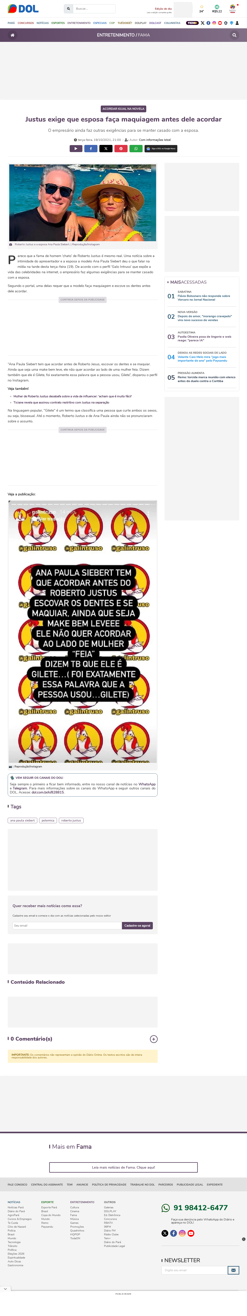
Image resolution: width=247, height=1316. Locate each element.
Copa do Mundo (51, 1215)
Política (12, 1250)
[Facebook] (208, 23)
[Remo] (226, 23)
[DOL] (23, 9)
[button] (43, 23)
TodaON (75, 1238)
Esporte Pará (49, 1207)
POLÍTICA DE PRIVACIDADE (109, 1185)
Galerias (108, 1207)
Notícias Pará (16, 1207)
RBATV (108, 1223)
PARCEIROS (165, 1185)
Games (74, 1223)
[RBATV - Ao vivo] (232, 8)
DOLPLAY (110, 1211)
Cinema (74, 1211)
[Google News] (161, 149)
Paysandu (47, 1227)
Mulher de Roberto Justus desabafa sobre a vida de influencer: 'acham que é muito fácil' (73, 396)
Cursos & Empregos (20, 1219)
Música (74, 1219)
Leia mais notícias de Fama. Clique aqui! (123, 1167)
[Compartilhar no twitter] (106, 148)
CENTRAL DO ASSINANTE (47, 1185)
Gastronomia (15, 1265)
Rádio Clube (111, 1234)
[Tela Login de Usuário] (237, 23)
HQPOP (75, 1234)
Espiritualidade (16, 1257)
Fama (73, 1215)
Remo (44, 1223)
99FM (107, 1227)
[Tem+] (192, 23)
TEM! (70, 1185)
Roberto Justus (71, 820)
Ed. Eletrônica (112, 1215)
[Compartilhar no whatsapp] (136, 148)
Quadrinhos (77, 1230)
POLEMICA (48, 820)
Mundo (12, 1238)
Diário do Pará (16, 1211)
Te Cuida (13, 1223)
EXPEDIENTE (215, 1185)
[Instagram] (214, 23)
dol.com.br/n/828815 (48, 792)
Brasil (11, 1234)
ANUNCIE (82, 1185)
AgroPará (13, 1215)
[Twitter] (203, 23)
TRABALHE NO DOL (142, 1185)
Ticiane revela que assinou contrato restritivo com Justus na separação (61, 402)
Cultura (74, 1207)
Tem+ (107, 1238)
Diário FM (110, 1230)
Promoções (77, 1227)
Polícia (11, 1230)
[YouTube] (220, 23)
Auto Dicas (14, 1261)
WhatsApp (147, 784)
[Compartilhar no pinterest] (121, 148)
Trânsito (12, 1246)
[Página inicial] (12, 35)
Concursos (110, 1219)
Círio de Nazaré (17, 1227)
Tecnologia (14, 1242)
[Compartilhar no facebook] (90, 148)
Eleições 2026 (16, 1254)
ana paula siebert (22, 820)
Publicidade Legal (190, 1185)
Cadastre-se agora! (137, 926)
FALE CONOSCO (17, 1185)
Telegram (20, 788)
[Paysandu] (231, 23)
